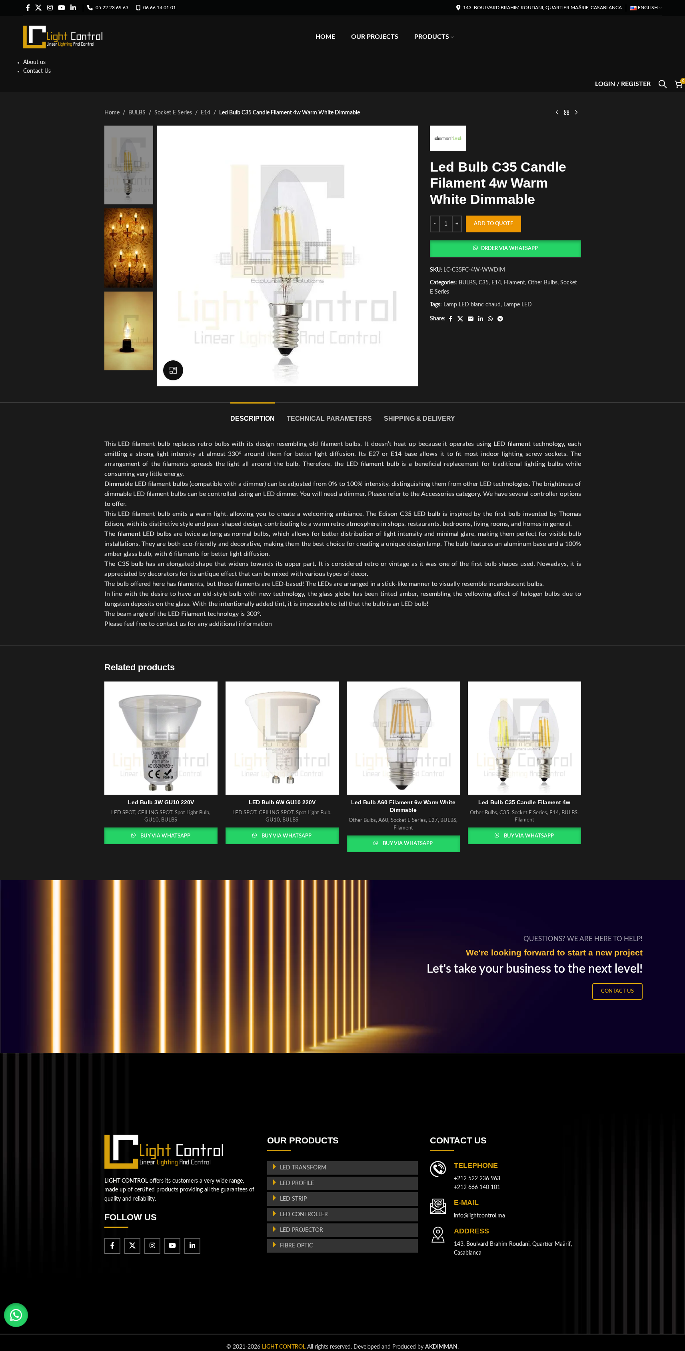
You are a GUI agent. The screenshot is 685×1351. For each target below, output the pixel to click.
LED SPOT (123, 812)
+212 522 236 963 (477, 1178)
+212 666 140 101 (477, 1187)
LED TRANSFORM (303, 1168)
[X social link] (38, 8)
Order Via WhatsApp (509, 248)
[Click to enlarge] (173, 370)
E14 (205, 113)
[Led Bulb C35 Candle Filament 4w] (524, 738)
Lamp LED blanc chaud (472, 305)
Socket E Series (173, 113)
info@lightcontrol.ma (479, 1216)
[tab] (252, 414)
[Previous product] (557, 113)
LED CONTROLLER (304, 1214)
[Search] (663, 84)
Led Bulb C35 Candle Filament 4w (524, 802)
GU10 (151, 820)
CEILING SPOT (155, 812)
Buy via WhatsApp (165, 836)
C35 (484, 283)
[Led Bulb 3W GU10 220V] (161, 738)
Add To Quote (493, 223)
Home (112, 113)
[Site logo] (63, 37)
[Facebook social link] (28, 8)
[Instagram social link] (49, 8)
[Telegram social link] (500, 319)
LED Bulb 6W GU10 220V (282, 802)
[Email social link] (470, 319)
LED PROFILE (297, 1183)
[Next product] (576, 113)
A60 (383, 820)
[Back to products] (566, 113)
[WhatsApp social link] (490, 319)
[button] (505, 248)
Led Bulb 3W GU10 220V (161, 802)
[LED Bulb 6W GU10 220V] (282, 738)
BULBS (137, 113)
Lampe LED (517, 305)
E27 (433, 820)
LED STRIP (293, 1199)
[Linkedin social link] (73, 8)
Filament (514, 283)
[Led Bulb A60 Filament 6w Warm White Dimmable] (403, 738)
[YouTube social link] (61, 8)
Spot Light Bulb (192, 812)
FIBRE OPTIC (296, 1246)
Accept (655, 1339)
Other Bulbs (542, 283)
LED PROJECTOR (301, 1230)
